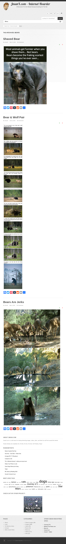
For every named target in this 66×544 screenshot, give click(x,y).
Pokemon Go (37, 486)
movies (54, 484)
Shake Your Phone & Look (11, 463)
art (7, 482)
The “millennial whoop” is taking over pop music (16, 461)
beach (17, 482)
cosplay (31, 482)
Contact (7, 528)
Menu (6, 21)
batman (13, 482)
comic (28, 482)
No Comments (20, 42)
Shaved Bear (11, 38)
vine (45, 489)
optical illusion (12, 486)
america (4, 482)
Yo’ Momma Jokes (9, 526)
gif (9, 484)
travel (30, 489)
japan (25, 484)
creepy (34, 482)
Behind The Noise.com (50, 526)
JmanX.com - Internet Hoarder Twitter (47, 13)
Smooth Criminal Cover (10, 474)
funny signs (57, 482)
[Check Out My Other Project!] (33, 504)
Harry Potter (12, 484)
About (6, 522)
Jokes (26, 526)
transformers (26, 489)
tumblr (33, 489)
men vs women (50, 484)
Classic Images (29, 522)
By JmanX (5, 42)
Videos (27, 531)
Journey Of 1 (47, 524)
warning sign (49, 489)
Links (6, 524)
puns (48, 486)
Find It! (60, 18)
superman (22, 489)
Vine (26, 533)
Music (26, 528)
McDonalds (43, 484)
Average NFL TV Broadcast (11, 456)
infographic (17, 484)
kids (39, 484)
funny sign (51, 482)
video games (41, 489)
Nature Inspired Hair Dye (10, 451)
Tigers (6, 469)
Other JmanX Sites (9, 529)
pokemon (29, 487)
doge (37, 482)
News (26, 529)
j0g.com (46, 528)
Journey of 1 (32, 484)
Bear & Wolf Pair (13, 117)
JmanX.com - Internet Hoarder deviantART (58, 13)
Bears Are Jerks (13, 302)
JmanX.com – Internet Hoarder (30, 4)
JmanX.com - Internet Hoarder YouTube (51, 13)
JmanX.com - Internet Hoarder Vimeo (54, 13)
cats (23, 481)
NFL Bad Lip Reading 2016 (11, 471)
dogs (43, 481)
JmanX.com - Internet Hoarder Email (61, 13)
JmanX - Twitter (48, 532)
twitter (36, 489)
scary (51, 486)
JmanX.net (47, 530)
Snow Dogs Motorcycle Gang (11, 466)
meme (46, 484)
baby (10, 482)
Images (27, 524)
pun (44, 486)
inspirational (21, 484)
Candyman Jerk (8, 458)
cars (20, 482)
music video (59, 484)
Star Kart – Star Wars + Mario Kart (13, 453)
